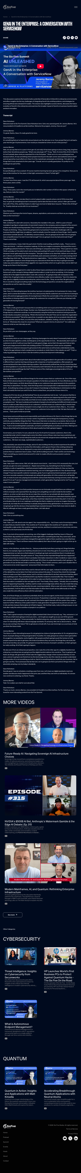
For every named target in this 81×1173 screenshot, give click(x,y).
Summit (6, 1142)
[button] (76, 7)
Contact (6, 1161)
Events (5, 1146)
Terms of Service (72, 1129)
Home (5, 1132)
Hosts (5, 1151)
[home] (9, 7)
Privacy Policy (73, 1133)
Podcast (6, 1137)
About (5, 1156)
